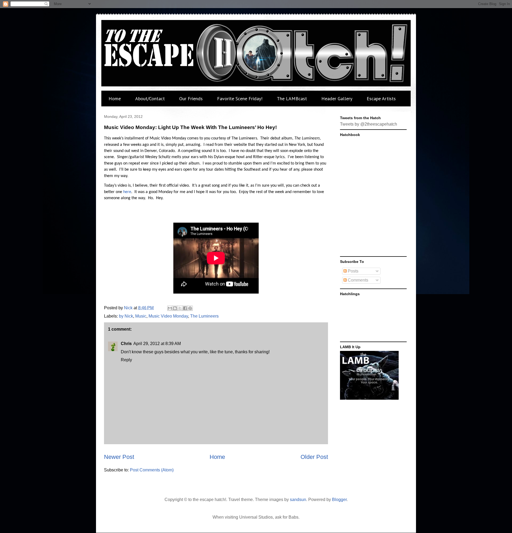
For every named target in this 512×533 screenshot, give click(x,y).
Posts (352, 271)
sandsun (298, 499)
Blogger (339, 499)
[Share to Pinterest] (190, 308)
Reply (126, 360)
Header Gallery (336, 98)
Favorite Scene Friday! (239, 98)
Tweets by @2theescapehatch (368, 124)
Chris (126, 343)
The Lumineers (204, 316)
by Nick (126, 316)
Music (140, 316)
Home (115, 98)
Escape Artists (381, 98)
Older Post (314, 457)
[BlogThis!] (175, 308)
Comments (357, 280)
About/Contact (150, 98)
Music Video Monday (168, 316)
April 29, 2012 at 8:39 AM (157, 343)
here (127, 192)
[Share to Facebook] (185, 308)
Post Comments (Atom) (152, 470)
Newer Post (119, 457)
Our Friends (191, 98)
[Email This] (170, 308)
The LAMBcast (292, 98)
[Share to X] (180, 308)
